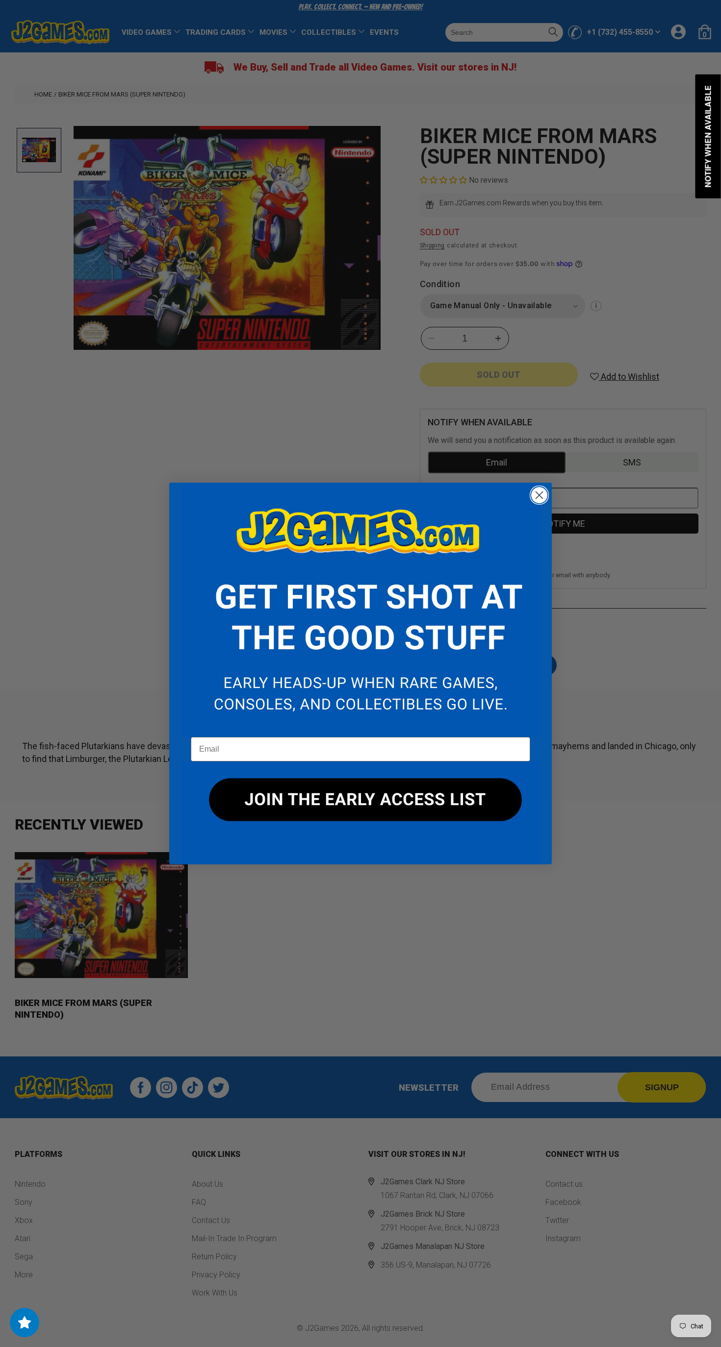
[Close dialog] (539, 495)
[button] (360, 610)
